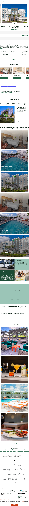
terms (23, 501)
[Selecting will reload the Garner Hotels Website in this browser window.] (24, 474)
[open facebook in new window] (12, 443)
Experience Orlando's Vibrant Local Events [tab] (2, 103)
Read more (1, 48)
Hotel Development (21, 488)
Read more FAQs (14, 318)
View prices (25, 35)
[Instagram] (4, 488)
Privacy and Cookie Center (13, 491)
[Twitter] (3, 488)
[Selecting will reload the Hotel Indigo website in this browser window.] (4, 469)
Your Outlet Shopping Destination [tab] (19, 103)
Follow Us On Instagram (14, 324)
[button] (4, 78)
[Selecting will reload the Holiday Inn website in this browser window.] (19, 474)
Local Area (16, 3)
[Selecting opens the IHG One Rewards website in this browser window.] (14, 483)
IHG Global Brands (12, 488)
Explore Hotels (20, 489)
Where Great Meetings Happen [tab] (25, 103)
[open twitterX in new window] (16, 443)
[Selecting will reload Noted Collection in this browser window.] (8, 469)
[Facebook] (1, 488)
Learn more (20, 496)
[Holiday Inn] (3, 1)
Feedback (20, 492)
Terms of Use (11, 490)
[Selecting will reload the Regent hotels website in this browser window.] (10, 464)
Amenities (10, 3)
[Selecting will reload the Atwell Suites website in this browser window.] (10, 479)
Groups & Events (20, 3)
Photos (25, 3)
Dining (13, 3)
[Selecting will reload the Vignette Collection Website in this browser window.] (19, 464)
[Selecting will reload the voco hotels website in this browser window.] (12, 469)
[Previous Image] (13, 23)
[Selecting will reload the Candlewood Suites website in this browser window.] (24, 479)
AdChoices (20, 490)
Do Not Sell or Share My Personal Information (23, 491)
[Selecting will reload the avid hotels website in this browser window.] (5, 479)
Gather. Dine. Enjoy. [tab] (8, 104)
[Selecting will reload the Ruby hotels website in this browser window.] (16, 469)
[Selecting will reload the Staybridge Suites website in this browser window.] (14, 479)
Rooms (7, 3)
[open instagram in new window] (14, 443)
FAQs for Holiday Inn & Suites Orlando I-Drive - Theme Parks (14, 307)
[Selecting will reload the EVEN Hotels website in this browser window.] (10, 474)
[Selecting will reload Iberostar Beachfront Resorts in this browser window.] (24, 469)
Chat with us (11, 489)
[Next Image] (16, 23)
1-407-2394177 (6, 89)
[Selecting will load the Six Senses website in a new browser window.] (5, 464)
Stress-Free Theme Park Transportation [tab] (14, 103)
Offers (4, 3)
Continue (14, 504)
